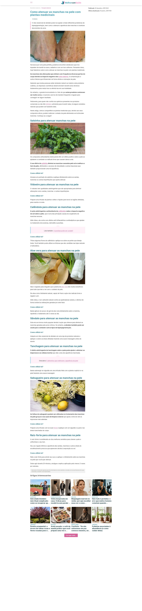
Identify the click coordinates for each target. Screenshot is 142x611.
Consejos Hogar (56, 497)
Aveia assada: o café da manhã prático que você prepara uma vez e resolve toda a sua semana (60, 528)
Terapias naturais (46, 8)
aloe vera (64, 287)
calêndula (62, 211)
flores (55, 428)
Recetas (53, 524)
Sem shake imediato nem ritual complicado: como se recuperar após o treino (40, 501)
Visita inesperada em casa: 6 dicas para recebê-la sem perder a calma (60, 501)
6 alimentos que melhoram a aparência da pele (62, 361)
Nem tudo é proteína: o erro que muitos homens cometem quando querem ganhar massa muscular (101, 501)
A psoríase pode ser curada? (63, 231)
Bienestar (95, 497)
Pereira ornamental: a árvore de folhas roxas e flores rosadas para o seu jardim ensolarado (40, 528)
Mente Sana (74, 524)
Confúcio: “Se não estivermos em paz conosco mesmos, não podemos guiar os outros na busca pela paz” (80, 528)
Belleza (73, 497)
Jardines (33, 524)
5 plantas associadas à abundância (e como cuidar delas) (101, 528)
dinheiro (48, 104)
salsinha (44, 163)
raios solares (63, 76)
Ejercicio (33, 497)
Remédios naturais (35, 8)
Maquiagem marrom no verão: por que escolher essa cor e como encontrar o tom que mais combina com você (81, 501)
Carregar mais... (71, 535)
